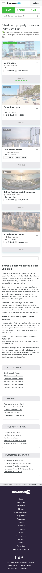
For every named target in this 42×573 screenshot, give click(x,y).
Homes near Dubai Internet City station (17, 463)
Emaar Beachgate (12, 107)
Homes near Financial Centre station (16, 466)
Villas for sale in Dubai (12, 412)
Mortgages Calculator (21, 512)
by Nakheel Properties (11, 237)
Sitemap (24, 568)
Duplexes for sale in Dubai (13, 410)
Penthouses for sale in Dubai (14, 404)
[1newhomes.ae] (21, 492)
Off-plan (21, 509)
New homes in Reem (11, 438)
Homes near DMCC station (13, 472)
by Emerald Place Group (12, 195)
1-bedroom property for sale (13, 376)
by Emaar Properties (10, 65)
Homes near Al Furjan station (14, 460)
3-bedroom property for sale (13, 381)
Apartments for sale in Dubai (14, 415)
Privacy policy (26, 565)
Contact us (21, 546)
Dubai (35, 3)
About (21, 543)
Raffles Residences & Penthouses (19, 192)
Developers (21, 506)
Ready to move (21, 516)
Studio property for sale (12, 373)
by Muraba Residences (11, 152)
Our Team (21, 539)
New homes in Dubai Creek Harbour (16, 443)
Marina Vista (10, 63)
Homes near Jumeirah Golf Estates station (18, 469)
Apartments (21, 519)
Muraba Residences (13, 149)
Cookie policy (12, 565)
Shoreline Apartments (14, 234)
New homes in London (21, 549)
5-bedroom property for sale (13, 387)
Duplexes (21, 522)
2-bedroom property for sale (13, 379)
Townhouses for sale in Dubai (14, 407)
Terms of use (12, 568)
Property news (21, 536)
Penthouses (21, 526)
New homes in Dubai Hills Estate (15, 441)
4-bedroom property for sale (13, 384)
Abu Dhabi (21, 502)
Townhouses (21, 529)
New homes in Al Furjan (12, 432)
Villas (21, 532)
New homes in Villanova (12, 435)
